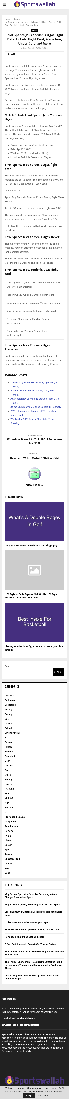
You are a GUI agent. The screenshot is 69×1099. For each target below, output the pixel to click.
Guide (8, 775)
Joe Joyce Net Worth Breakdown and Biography (31, 545)
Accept (29, 1095)
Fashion (9, 742)
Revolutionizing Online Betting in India (24, 937)
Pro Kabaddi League (15, 817)
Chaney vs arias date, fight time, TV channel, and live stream (34, 648)
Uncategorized (12, 859)
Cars (7, 719)
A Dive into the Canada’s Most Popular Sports (28, 922)
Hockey (8, 779)
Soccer (8, 845)
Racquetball (11, 821)
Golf (7, 770)
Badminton (10, 700)
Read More (42, 1096)
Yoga (7, 873)
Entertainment (12, 733)
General (9, 765)
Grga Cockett (28, 48)
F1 (6, 737)
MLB (7, 793)
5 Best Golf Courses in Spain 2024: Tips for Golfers (30, 944)
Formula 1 (10, 756)
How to (8, 784)
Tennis (8, 854)
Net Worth (10, 807)
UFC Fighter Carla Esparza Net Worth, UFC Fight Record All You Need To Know (31, 596)
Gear (7, 761)
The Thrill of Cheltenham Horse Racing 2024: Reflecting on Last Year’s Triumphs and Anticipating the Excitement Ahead (33, 965)
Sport (7, 849)
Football (9, 751)
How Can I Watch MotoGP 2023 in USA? (34, 458)
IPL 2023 (9, 789)
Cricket (8, 728)
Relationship (11, 826)
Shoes (8, 840)
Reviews (9, 831)
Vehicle (9, 863)
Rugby (8, 835)
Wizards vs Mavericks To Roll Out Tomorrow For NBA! (34, 441)
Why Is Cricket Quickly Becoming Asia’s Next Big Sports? (33, 904)
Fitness (8, 747)
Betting (8, 709)
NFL (7, 812)
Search (8, 666)
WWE (7, 868)
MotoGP (9, 798)
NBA (7, 803)
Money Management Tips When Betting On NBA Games (33, 929)
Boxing (34, 30)
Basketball (10, 705)
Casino (8, 723)
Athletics (9, 695)
